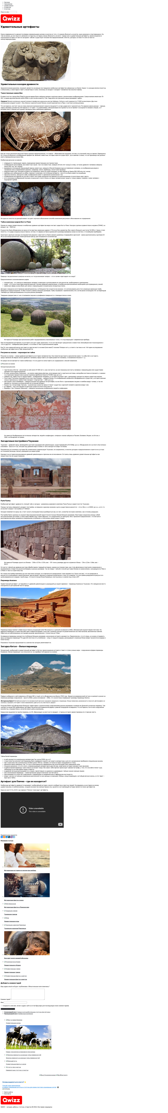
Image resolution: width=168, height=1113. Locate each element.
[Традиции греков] (10, 911)
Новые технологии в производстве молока (20, 1052)
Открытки (7, 7)
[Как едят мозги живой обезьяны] (27, 955)
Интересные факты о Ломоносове (16, 907)
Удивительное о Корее (12, 965)
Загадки (7, 2)
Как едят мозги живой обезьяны (16, 958)
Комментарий (6, 999)
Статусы (7, 9)
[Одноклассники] (4, 837)
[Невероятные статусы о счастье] (13, 1067)
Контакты (7, 1094)
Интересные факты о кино (14, 900)
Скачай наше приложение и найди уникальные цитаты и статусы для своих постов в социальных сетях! (29, 1086)
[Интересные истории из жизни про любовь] (27, 867)
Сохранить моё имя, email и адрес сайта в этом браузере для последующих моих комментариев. (36, 1006)
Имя (2, 1002)
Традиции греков (10, 914)
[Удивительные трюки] (12, 969)
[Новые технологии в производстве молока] (28, 1049)
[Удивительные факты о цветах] (15, 976)
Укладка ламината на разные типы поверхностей (23, 1058)
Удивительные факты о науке (16, 1064)
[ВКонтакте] (2, 837)
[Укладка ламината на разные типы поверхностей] (23, 1055)
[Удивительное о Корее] (12, 962)
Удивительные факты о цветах (15, 979)
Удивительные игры (11, 921)
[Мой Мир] (7, 837)
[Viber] (11, 837)
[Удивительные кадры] (14, 1020)
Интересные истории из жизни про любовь (20, 870)
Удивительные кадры (13, 1023)
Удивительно (8, 5)
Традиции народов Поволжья (15, 928)
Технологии (8, 4)
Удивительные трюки (12, 972)
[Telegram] (14, 837)
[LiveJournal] (9, 837)
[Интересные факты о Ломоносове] (10, 904)
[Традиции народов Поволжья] (15, 925)
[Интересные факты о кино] (27, 897)
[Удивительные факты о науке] (11, 1061)
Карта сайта (8, 1092)
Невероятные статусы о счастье (17, 1070)
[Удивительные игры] (6, 918)
